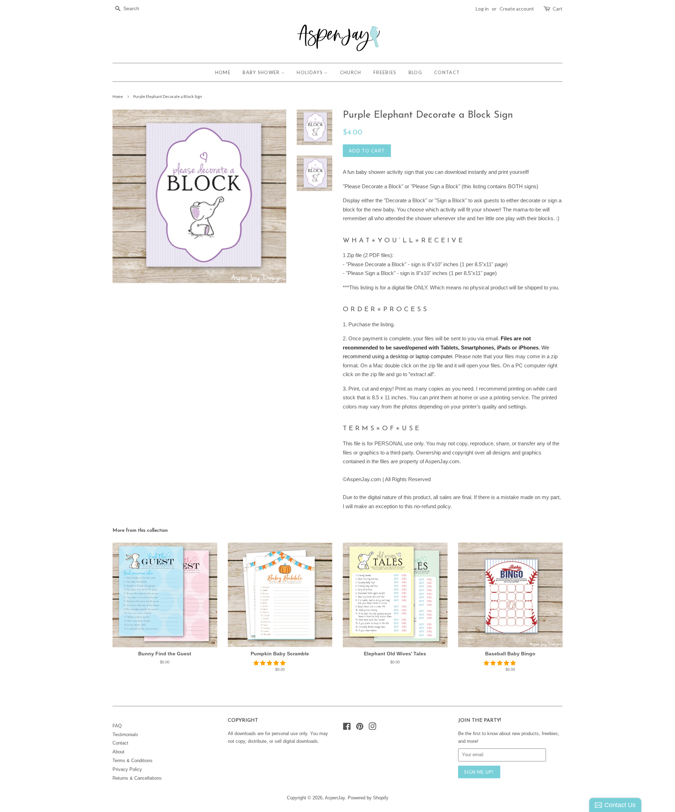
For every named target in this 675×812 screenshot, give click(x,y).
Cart (557, 9)
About (118, 751)
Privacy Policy (127, 769)
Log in (482, 9)
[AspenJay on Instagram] (372, 728)
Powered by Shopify (368, 797)
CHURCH (350, 72)
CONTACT (447, 72)
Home (117, 96)
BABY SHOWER (262, 72)
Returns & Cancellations (137, 778)
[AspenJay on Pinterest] (360, 728)
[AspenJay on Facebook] (347, 728)
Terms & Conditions (132, 760)
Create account (517, 9)
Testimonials (125, 734)
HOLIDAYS (310, 72)
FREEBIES (384, 72)
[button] (270, 663)
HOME (223, 72)
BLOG (415, 72)
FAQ (117, 725)
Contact (120, 743)
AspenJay (335, 797)
